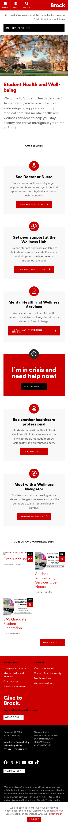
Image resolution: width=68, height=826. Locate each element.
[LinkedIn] (24, 762)
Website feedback (44, 683)
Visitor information (44, 668)
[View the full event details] (18, 553)
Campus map (10, 681)
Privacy (7, 748)
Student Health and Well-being (49, 19)
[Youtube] (30, 762)
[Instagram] (18, 762)
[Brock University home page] (58, 5)
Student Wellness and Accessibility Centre (34, 15)
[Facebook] (5, 762)
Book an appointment (31, 204)
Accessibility (21, 748)
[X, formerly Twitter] (12, 762)
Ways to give (12, 717)
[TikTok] (37, 762)
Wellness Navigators (31, 516)
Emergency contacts (14, 668)
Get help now (31, 387)
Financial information (14, 686)
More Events (50, 643)
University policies (12, 745)
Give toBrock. (12, 700)
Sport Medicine (32, 451)
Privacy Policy (55, 813)
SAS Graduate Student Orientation (14, 623)
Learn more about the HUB (31, 269)
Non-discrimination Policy (16, 742)
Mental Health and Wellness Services (27, 331)
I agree (34, 819)
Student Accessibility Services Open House (47, 580)
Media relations (42, 678)
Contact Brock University (47, 673)
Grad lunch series (17, 559)
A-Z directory (13, 771)
